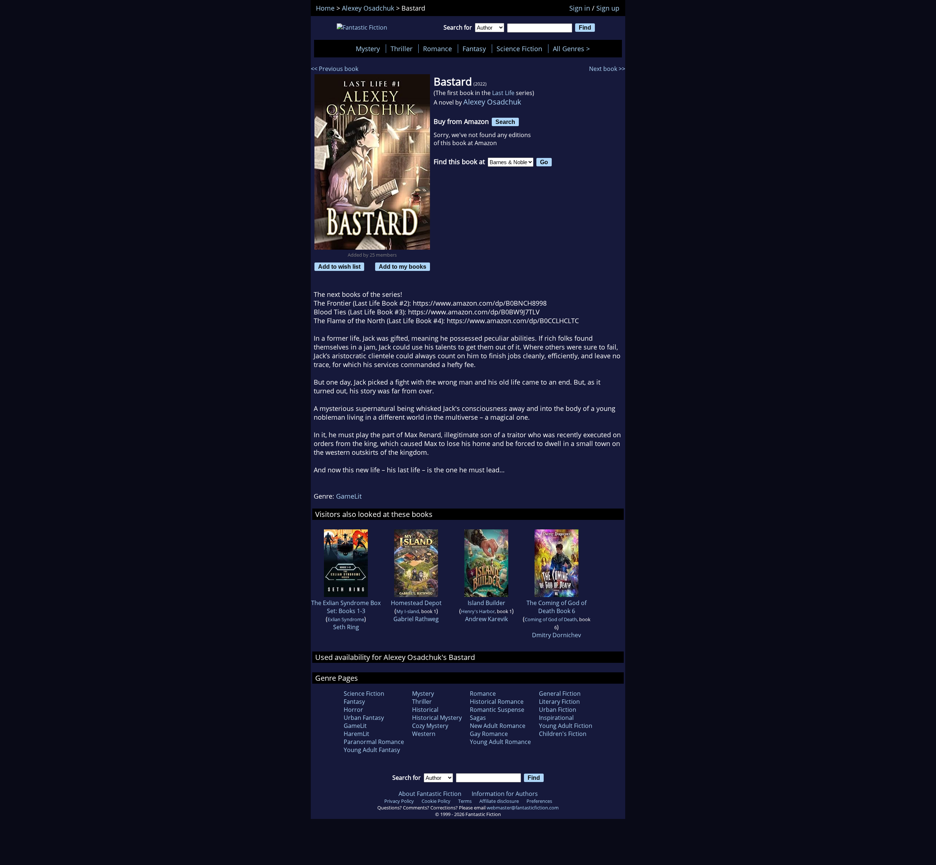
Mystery (368, 48)
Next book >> (607, 69)
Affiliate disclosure (499, 801)
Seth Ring (346, 627)
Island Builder (486, 603)
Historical (425, 710)
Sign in (579, 8)
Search (505, 121)
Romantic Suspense (497, 710)
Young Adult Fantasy (372, 750)
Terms (465, 801)
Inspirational (556, 718)
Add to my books (402, 266)
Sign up (607, 8)
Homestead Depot (416, 603)
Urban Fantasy (364, 718)
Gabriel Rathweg (416, 619)
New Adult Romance (497, 726)
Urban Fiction (557, 710)
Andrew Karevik (486, 619)
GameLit (349, 496)
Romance (437, 48)
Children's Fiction (562, 734)
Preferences (539, 801)
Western (423, 734)
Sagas (478, 718)
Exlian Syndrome (346, 619)
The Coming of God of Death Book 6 (556, 607)
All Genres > (573, 48)
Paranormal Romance (374, 742)
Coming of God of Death (551, 619)
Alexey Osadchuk (492, 102)
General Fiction (560, 694)
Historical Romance (497, 702)
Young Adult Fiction (565, 726)
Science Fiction (519, 48)
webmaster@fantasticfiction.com (523, 807)
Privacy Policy (399, 801)
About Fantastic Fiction (430, 794)
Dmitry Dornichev (556, 635)
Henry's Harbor (478, 611)
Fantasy (474, 48)
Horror (353, 710)
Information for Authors (505, 794)
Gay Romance (489, 734)
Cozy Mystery (430, 726)
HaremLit (356, 734)
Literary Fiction (559, 702)
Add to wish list (339, 266)
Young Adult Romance (500, 742)
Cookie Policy (436, 801)
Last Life (503, 93)
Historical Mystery (437, 718)
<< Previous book (334, 69)
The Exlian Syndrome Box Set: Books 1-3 (346, 607)
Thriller (401, 48)
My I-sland (407, 611)
